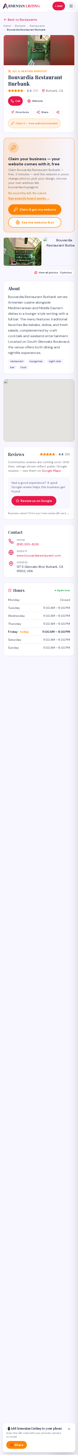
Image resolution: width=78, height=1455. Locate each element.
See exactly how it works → (29, 198)
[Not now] (69, 1429)
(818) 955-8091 (28, 544)
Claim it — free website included (37, 123)
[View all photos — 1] (22, 251)
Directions (22, 112)
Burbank (20, 26)
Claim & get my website (38, 209)
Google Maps (51, 471)
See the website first (38, 222)
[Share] (58, 112)
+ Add (58, 6)
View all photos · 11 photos (55, 272)
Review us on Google (36, 501)
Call (17, 101)
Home (7, 26)
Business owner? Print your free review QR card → (38, 513)
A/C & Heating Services (29, 71)
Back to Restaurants (22, 20)
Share (45, 112)
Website (37, 101)
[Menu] (71, 6)
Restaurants (37, 26)
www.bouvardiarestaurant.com (39, 555)
